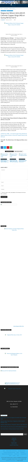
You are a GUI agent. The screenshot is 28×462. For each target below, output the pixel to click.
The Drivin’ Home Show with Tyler (9, 452)
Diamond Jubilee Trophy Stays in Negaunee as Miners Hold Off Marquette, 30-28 (13, 422)
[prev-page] (13, 164)
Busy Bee (3, 19)
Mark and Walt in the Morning (11, 450)
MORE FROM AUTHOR (18, 151)
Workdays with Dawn (21, 450)
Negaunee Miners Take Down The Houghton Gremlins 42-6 (23, 161)
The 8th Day (22, 452)
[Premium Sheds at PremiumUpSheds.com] (14, 2)
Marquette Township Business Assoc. (12, 383)
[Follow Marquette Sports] (14, 358)
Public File (14, 438)
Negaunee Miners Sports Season (7, 453)
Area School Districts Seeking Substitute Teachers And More (12, 428)
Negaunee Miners (12, 8)
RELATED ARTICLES (9, 151)
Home (1, 8)
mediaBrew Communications (11, 460)
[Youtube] (15, 409)
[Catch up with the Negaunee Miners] (14, 339)
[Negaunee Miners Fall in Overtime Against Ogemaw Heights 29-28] (5, 156)
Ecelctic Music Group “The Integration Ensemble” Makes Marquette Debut (13, 418)
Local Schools (6, 8)
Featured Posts (16, 453)
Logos (18, 455)
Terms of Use (14, 443)
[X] (5, 147)
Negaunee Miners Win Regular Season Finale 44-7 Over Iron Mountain (14, 161)
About (10, 455)
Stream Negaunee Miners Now (18, 326)
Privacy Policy (14, 442)
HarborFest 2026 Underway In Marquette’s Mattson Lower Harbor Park (14, 424)
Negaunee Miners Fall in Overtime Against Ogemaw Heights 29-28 (5, 161)
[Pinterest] (8, 147)
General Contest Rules (14, 445)
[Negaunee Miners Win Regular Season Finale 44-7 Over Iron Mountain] (14, 156)
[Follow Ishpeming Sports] (14, 375)
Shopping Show (23, 453)
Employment (14, 439)
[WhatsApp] (11, 147)
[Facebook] (2, 147)
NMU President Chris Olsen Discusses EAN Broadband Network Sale (14, 426)
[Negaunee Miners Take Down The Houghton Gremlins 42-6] (23, 156)
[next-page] (14, 164)
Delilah (18, 452)
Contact (14, 455)
